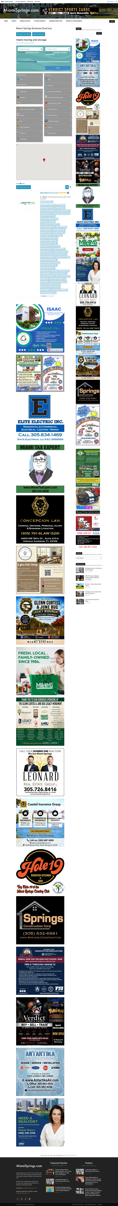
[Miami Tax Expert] (40, 494)
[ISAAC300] (88, 62)
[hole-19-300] (88, 109)
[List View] (67, 187)
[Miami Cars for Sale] (88, 510)
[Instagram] (21, 1199)
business (31, 52)
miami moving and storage (27, 43)
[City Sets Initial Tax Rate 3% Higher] (80, 601)
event (36, 52)
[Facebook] (17, 1199)
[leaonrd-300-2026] (88, 305)
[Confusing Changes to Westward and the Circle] (50, 1181)
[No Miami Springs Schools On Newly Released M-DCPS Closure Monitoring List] (50, 1189)
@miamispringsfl (70, 1155)
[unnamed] (40, 797)
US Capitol (64, 52)
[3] (88, 86)
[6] (40, 945)
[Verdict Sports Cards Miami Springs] (77, 11)
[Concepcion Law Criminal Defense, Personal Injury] (40, 545)
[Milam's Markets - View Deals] (88, 256)
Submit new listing (24, 34)
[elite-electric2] (40, 443)
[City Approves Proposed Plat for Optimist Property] (80, 594)
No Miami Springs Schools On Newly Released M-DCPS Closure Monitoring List (63, 1189)
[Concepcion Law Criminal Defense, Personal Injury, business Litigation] (88, 330)
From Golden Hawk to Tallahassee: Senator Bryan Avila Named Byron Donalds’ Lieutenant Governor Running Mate (93, 1181)
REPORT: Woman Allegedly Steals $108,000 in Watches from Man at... (92, 577)
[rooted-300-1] (88, 134)
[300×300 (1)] (88, 158)
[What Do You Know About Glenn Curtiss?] (80, 586)
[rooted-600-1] (40, 595)
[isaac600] (40, 354)
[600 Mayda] (40, 1148)
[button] (44, 160)
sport (27, 52)
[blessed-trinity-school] (88, 548)
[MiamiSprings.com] (21, 10)
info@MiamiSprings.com (29, 1188)
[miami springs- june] (40, 696)
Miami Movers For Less (49, 193)
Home (17, 26)
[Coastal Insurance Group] (40, 848)
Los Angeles (56, 52)
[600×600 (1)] (40, 996)
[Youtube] (29, 1199)
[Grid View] (70, 187)
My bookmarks (39, 34)
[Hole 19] (40, 895)
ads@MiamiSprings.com (23, 1193)
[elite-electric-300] (88, 232)
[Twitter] (25, 1199)
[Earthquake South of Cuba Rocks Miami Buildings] (80, 570)
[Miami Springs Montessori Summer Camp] (40, 393)
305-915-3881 (50, 296)
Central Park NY (50, 54)
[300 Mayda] (88, 281)
